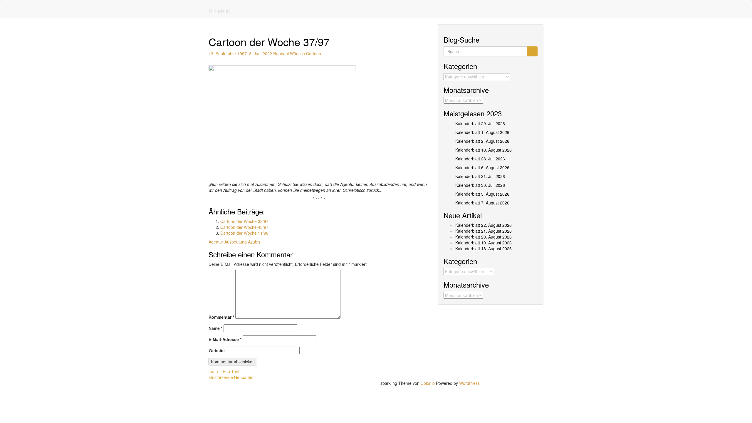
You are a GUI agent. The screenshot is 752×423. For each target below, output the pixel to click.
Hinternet (219, 10)
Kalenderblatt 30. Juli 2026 (480, 185)
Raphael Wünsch (289, 53)
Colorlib (428, 383)
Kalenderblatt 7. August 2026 (482, 203)
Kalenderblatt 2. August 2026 (482, 141)
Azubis (254, 242)
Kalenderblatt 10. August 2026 (483, 150)
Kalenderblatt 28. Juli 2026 (480, 159)
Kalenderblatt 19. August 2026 (483, 243)
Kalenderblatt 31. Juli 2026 (480, 176)
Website (217, 350)
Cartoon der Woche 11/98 (244, 233)
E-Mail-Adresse (225, 339)
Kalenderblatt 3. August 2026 (482, 194)
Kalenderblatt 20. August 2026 (483, 237)
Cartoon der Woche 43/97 (244, 227)
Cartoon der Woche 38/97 (244, 221)
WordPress (469, 383)
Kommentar (221, 317)
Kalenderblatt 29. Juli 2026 (480, 123)
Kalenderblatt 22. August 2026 (483, 225)
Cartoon (313, 53)
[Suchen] (532, 51)
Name (215, 328)
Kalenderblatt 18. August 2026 (483, 248)
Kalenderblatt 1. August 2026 (482, 132)
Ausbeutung (235, 242)
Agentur (216, 242)
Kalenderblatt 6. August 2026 (482, 167)
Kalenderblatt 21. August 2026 (483, 231)
